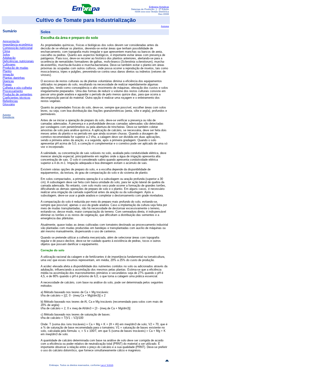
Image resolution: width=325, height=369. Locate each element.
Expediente (8, 117)
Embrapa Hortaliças (159, 7)
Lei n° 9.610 (107, 365)
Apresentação (11, 41)
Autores (165, 26)
